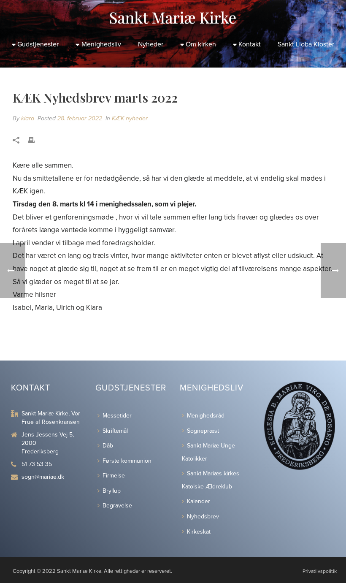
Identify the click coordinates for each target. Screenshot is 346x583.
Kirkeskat (199, 531)
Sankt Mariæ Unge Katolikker (208, 452)
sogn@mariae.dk (43, 476)
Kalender (198, 501)
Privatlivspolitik (320, 571)
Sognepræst (203, 430)
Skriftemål (115, 430)
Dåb (108, 445)
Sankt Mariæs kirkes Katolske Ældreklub (210, 480)
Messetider (117, 415)
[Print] (35, 140)
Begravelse (117, 505)
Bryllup (112, 490)
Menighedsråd (205, 415)
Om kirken (201, 44)
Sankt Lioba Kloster (306, 44)
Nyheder (150, 44)
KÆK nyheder (130, 118)
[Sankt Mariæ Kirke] (173, 17)
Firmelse (114, 475)
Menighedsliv (101, 44)
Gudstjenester (38, 44)
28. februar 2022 (79, 118)
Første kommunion (127, 460)
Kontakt (249, 44)
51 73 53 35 (37, 464)
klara (27, 118)
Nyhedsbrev (203, 516)
